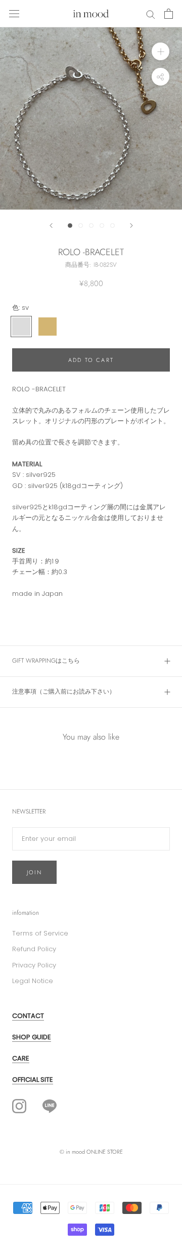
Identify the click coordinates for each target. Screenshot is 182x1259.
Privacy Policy (34, 965)
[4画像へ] (102, 225)
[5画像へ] (112, 225)
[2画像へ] (80, 225)
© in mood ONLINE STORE (91, 1152)
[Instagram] (19, 1106)
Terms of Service (40, 933)
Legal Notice (32, 981)
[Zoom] (160, 51)
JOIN (34, 872)
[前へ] (51, 225)
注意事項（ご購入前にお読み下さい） (63, 691)
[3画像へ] (91, 225)
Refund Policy (34, 949)
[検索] (150, 14)
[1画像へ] (70, 225)
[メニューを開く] (14, 13)
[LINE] (49, 1105)
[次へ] (131, 225)
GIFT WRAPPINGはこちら (46, 660)
